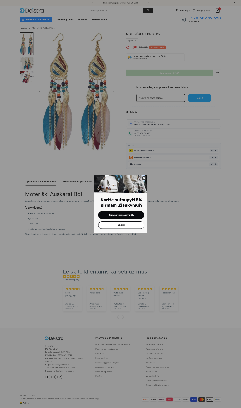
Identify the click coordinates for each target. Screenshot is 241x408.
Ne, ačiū (121, 225)
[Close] (144, 178)
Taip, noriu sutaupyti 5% (121, 215)
